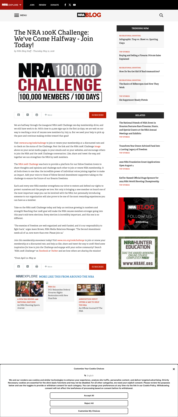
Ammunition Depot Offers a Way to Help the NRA (89, 302)
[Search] (161, 15)
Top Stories (124, 52)
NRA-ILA (52, 287)
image (97, 146)
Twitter (54, 250)
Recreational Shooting (130, 36)
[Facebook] (65, 2)
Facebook (43, 250)
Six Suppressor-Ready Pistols (133, 100)
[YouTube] (74, 2)
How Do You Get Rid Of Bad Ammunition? (139, 71)
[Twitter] (70, 2)
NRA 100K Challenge (28, 164)
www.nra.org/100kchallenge (32, 143)
